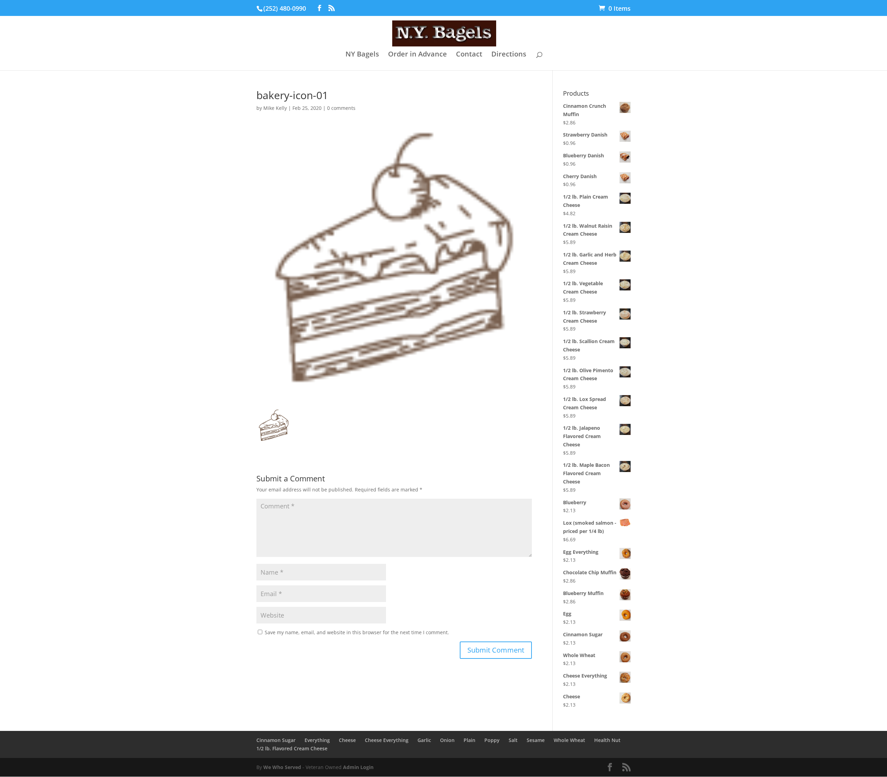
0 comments (341, 108)
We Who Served (282, 767)
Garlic (424, 740)
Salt (513, 740)
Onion (447, 740)
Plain (469, 740)
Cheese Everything (387, 740)
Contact (469, 55)
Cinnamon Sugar (276, 740)
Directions (508, 55)
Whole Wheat (569, 740)
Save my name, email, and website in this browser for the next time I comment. (357, 632)
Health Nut (607, 740)
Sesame (536, 740)
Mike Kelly (275, 108)
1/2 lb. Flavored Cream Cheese (291, 748)
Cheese (347, 740)
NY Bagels (362, 55)
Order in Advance (417, 55)
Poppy (492, 740)
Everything (317, 740)
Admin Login (358, 767)
